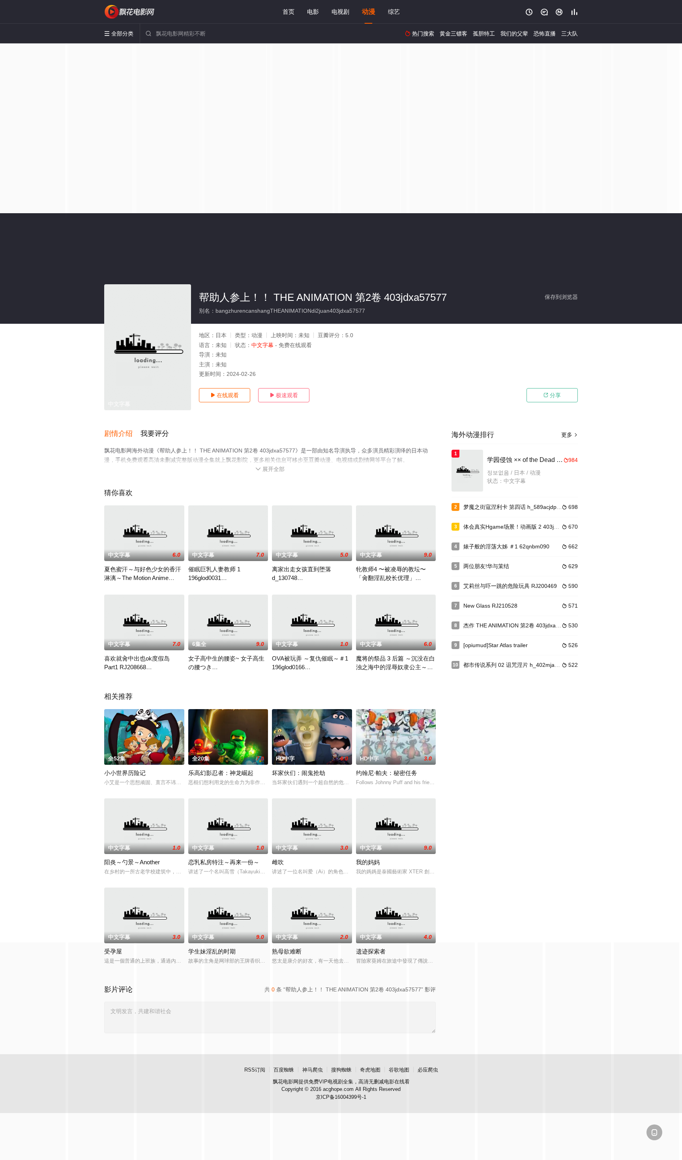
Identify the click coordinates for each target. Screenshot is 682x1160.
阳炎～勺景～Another (132, 862)
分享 (552, 395)
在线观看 (224, 395)
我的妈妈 (368, 862)
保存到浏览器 (561, 297)
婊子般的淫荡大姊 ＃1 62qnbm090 (506, 546)
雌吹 (278, 862)
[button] (122, 434)
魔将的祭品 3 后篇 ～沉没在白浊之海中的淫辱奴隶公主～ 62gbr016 (395, 667)
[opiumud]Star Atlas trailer (495, 645)
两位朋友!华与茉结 (486, 566)
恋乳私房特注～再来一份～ (223, 862)
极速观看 (284, 395)
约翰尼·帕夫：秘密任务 (386, 773)
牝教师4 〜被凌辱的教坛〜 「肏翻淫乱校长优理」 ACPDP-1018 (391, 578)
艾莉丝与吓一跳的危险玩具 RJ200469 (510, 586)
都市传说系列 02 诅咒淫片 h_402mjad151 (515, 665)
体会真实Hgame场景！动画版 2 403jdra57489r (521, 527)
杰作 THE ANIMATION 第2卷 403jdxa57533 (517, 625)
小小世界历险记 (125, 773)
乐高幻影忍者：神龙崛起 (220, 773)
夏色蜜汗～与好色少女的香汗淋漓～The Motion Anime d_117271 (142, 578)
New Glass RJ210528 (490, 606)
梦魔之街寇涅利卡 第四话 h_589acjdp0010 (516, 507)
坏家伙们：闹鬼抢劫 (298, 773)
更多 (569, 435)
